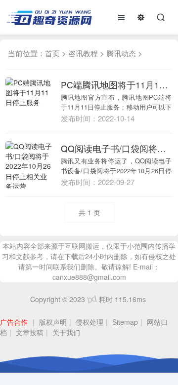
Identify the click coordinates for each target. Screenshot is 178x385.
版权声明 (53, 322)
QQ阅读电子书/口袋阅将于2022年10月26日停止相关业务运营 (117, 148)
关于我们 (66, 332)
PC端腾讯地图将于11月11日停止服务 (117, 84)
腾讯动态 (121, 53)
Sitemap (125, 322)
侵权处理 (89, 322)
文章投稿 (30, 332)
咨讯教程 (83, 53)
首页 (52, 53)
